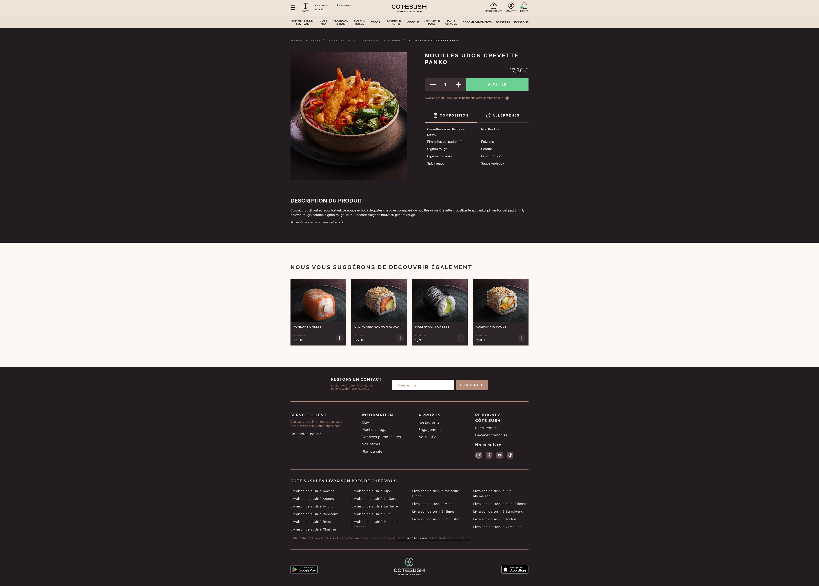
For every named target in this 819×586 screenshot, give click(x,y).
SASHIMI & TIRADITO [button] (394, 22)
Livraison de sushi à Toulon (494, 519)
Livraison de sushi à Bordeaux (314, 514)
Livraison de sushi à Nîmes (433, 511)
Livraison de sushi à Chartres (313, 529)
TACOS (375, 22)
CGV (365, 422)
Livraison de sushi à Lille (371, 514)
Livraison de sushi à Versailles (497, 527)
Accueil (296, 40)
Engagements (430, 430)
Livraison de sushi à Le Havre (374, 506)
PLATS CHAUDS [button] (451, 22)
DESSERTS (503, 22)
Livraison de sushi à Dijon (371, 491)
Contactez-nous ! (305, 434)
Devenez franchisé (491, 435)
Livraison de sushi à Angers (312, 498)
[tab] (451, 116)
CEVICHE (413, 22)
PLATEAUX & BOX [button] (340, 22)
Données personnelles (381, 437)
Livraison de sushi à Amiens (312, 491)
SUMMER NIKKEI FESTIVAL (302, 22)
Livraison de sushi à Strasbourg (498, 511)
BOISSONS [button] (521, 22)
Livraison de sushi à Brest (310, 521)
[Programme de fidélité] (507, 98)
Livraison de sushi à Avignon (312, 506)
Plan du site (372, 451)
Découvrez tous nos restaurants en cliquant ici (433, 538)
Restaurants (429, 422)
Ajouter (497, 84)
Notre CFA (427, 437)
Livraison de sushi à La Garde (374, 498)
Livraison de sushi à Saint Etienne (500, 504)
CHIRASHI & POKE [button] (432, 22)
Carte (316, 40)
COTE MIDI (323, 22)
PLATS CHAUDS (340, 40)
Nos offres (371, 444)
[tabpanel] (477, 147)
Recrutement (486, 428)
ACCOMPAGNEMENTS (477, 22)
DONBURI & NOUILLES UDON (380, 40)
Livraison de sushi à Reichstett (436, 519)
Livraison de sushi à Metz (432, 504)
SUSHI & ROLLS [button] (359, 22)
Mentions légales (377, 430)
